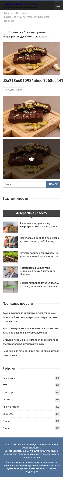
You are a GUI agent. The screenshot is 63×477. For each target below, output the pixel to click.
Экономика (9, 378)
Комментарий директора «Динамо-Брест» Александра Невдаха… (37, 271)
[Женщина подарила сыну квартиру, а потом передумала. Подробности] (10, 227)
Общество (8, 414)
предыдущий (14, 90)
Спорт (6, 428)
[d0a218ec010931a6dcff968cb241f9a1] (31, 116)
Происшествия (11, 406)
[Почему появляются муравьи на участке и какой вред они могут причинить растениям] (10, 257)
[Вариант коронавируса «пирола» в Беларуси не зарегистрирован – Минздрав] (10, 287)
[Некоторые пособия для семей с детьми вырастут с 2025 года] (10, 242)
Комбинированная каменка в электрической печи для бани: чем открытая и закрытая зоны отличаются (30, 317)
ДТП (5, 385)
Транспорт (8, 392)
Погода (6, 399)
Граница (7, 421)
